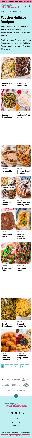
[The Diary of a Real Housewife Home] (10, 6)
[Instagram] (8, 413)
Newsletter (16, 422)
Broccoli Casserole (21, 325)
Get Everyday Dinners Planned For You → (16, 1)
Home (3, 11)
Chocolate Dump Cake (22, 84)
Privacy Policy (4, 434)
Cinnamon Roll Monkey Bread (23, 204)
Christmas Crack (21, 269)
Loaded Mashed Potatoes (21, 236)
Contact (16, 425)
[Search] (26, 6)
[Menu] (29, 6)
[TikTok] (23, 413)
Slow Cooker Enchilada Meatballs (7, 358)
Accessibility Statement (15, 434)
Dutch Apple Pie (10, 40)
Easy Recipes (10, 11)
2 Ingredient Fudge (7, 235)
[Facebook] (16, 413)
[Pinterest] (20, 413)
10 (22, 366)
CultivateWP (19, 435)
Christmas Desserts (6, 204)
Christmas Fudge (6, 269)
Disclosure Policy (26, 434)
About (16, 419)
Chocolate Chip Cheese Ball (22, 358)
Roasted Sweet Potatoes (23, 172)
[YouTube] (12, 413)
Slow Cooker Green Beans (7, 325)
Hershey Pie (7, 171)
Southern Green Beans (7, 116)
